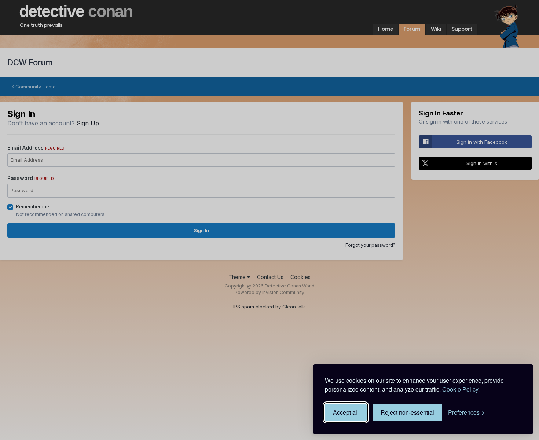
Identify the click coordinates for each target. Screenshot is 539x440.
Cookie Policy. (461, 389)
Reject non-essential (407, 412)
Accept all (346, 412)
